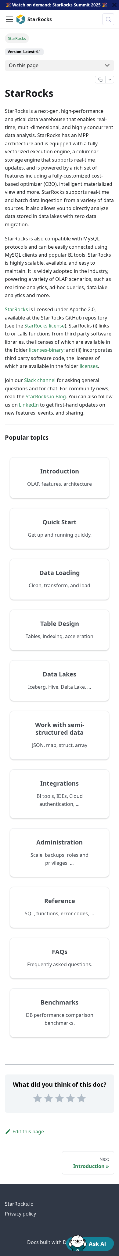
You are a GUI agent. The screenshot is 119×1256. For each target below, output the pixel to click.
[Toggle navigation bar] (9, 19)
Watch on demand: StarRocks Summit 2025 (56, 5)
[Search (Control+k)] (108, 19)
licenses (89, 366)
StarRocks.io (19, 1203)
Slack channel (40, 380)
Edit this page (28, 1131)
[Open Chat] (90, 1242)
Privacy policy (20, 1213)
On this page (23, 65)
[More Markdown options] (109, 79)
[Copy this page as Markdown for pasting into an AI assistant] (100, 79)
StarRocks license (44, 325)
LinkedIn (29, 404)
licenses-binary (46, 350)
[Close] (114, 5)
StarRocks (16, 309)
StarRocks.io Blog (46, 396)
